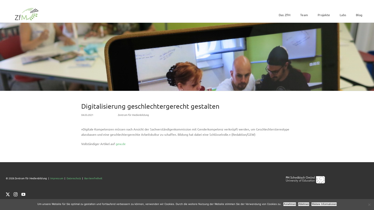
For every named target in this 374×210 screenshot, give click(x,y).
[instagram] (16, 194)
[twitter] (8, 194)
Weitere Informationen (324, 204)
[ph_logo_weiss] (305, 177)
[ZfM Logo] (27, 9)
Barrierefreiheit (93, 178)
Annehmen (290, 204)
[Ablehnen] (369, 204)
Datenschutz (74, 178)
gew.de (121, 144)
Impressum (56, 178)
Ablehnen (303, 204)
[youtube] (23, 194)
